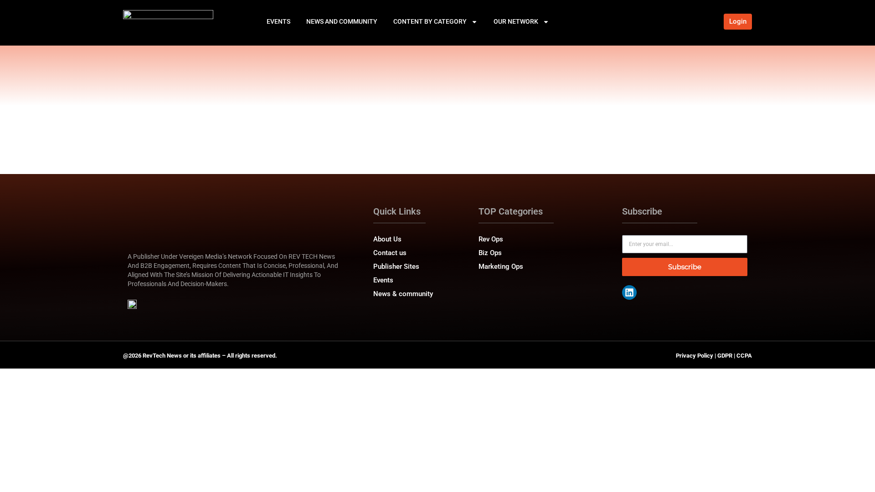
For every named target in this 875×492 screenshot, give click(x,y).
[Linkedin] (629, 292)
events (278, 21)
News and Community (341, 21)
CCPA (744, 355)
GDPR (724, 355)
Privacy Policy (694, 355)
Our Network (516, 21)
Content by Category (430, 21)
